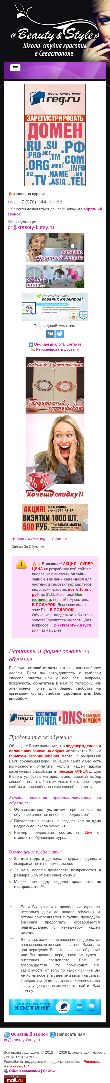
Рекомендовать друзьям (57, 349)
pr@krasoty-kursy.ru (31, 227)
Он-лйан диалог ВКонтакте (57, 344)
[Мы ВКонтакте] (50, 333)
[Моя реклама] (55, 517)
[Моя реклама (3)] (55, 306)
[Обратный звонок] (55, 247)
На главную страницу (29, 539)
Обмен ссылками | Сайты (32, 1071)
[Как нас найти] (55, 276)
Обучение (59, 539)
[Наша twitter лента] (60, 333)
